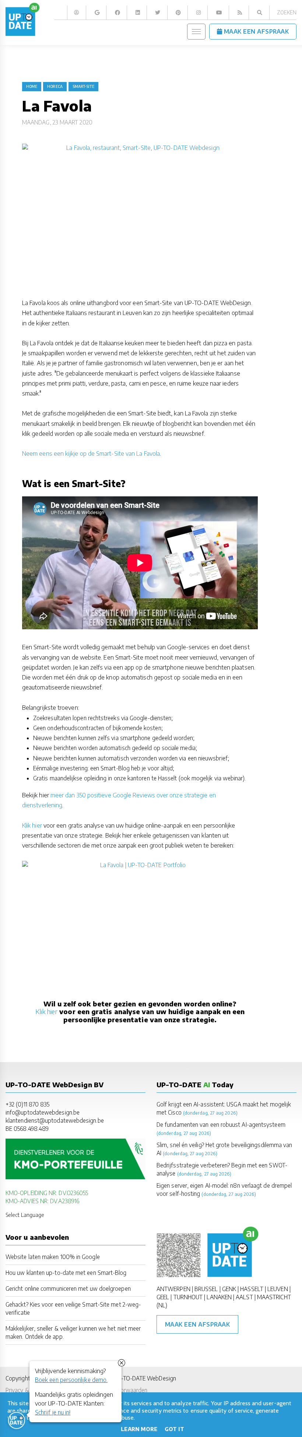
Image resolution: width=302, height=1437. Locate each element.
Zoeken (286, 12)
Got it (174, 1429)
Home (31, 86)
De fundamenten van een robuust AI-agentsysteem (221, 1124)
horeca (54, 86)
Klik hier (32, 825)
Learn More (139, 1429)
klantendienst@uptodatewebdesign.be (55, 1120)
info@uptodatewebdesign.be (43, 1112)
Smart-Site (83, 86)
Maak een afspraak (197, 1324)
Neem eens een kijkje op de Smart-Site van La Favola (91, 453)
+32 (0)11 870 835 (27, 1104)
